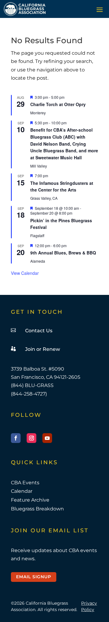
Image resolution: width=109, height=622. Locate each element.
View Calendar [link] (25, 273)
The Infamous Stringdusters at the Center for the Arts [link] (61, 186)
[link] (25, 9)
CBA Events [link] (25, 483)
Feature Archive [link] (30, 500)
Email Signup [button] (33, 576)
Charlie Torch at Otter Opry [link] (58, 104)
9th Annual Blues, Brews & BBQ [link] (63, 253)
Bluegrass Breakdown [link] (37, 509)
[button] (99, 9)
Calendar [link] (21, 491)
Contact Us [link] (38, 330)
